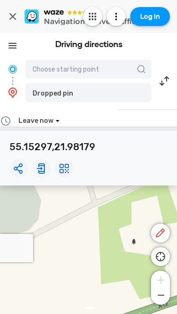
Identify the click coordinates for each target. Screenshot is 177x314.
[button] (88, 92)
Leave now (35, 121)
